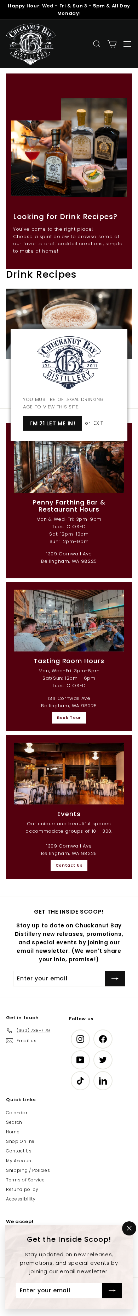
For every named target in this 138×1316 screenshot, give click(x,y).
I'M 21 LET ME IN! (52, 423)
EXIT (98, 423)
